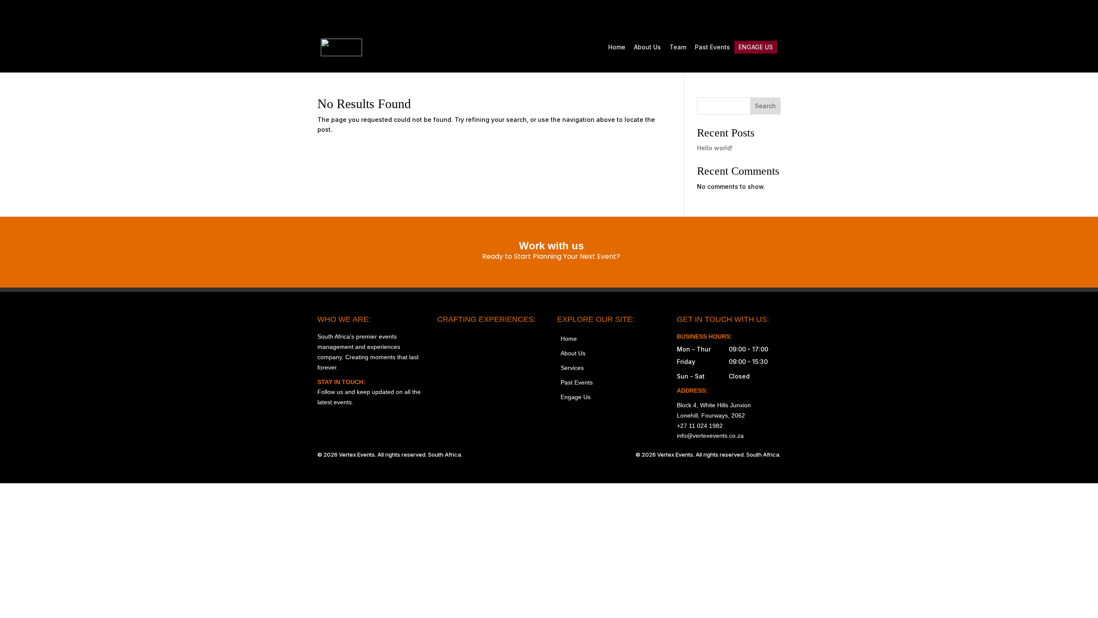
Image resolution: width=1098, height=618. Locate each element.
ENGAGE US (756, 47)
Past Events (712, 47)
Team (678, 47)
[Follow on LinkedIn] (774, 15)
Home (616, 47)
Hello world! (715, 147)
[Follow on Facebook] (720, 15)
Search (765, 105)
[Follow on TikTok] (738, 15)
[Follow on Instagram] (702, 15)
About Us (647, 47)
